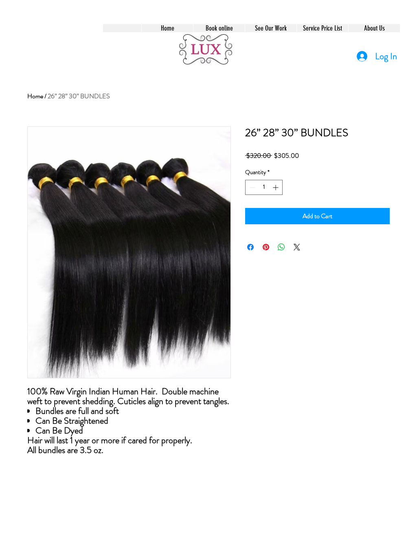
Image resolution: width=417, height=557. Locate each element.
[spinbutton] (264, 187)
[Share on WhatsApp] (281, 247)
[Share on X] (297, 247)
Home (35, 96)
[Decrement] (251, 187)
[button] (219, 28)
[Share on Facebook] (250, 247)
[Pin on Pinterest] (266, 247)
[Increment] (276, 187)
